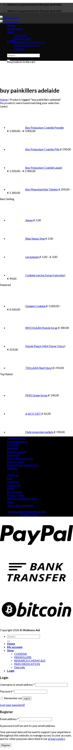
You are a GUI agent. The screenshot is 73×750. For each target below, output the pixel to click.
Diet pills (19, 49)
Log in (27, 698)
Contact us (13, 485)
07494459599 (29, 515)
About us (12, 475)
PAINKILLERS (22, 38)
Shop (10, 32)
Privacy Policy (15, 495)
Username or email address (17, 684)
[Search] (8, 60)
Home (11, 25)
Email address (9, 719)
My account (15, 28)
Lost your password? (12, 705)
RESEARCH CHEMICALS (29, 42)
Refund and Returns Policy (23, 498)
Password (7, 691)
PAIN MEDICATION (27, 45)
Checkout (13, 481)
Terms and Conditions (20, 505)
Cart (10, 478)
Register (5, 745)
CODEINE (20, 35)
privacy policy (56, 738)
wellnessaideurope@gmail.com (27, 511)
